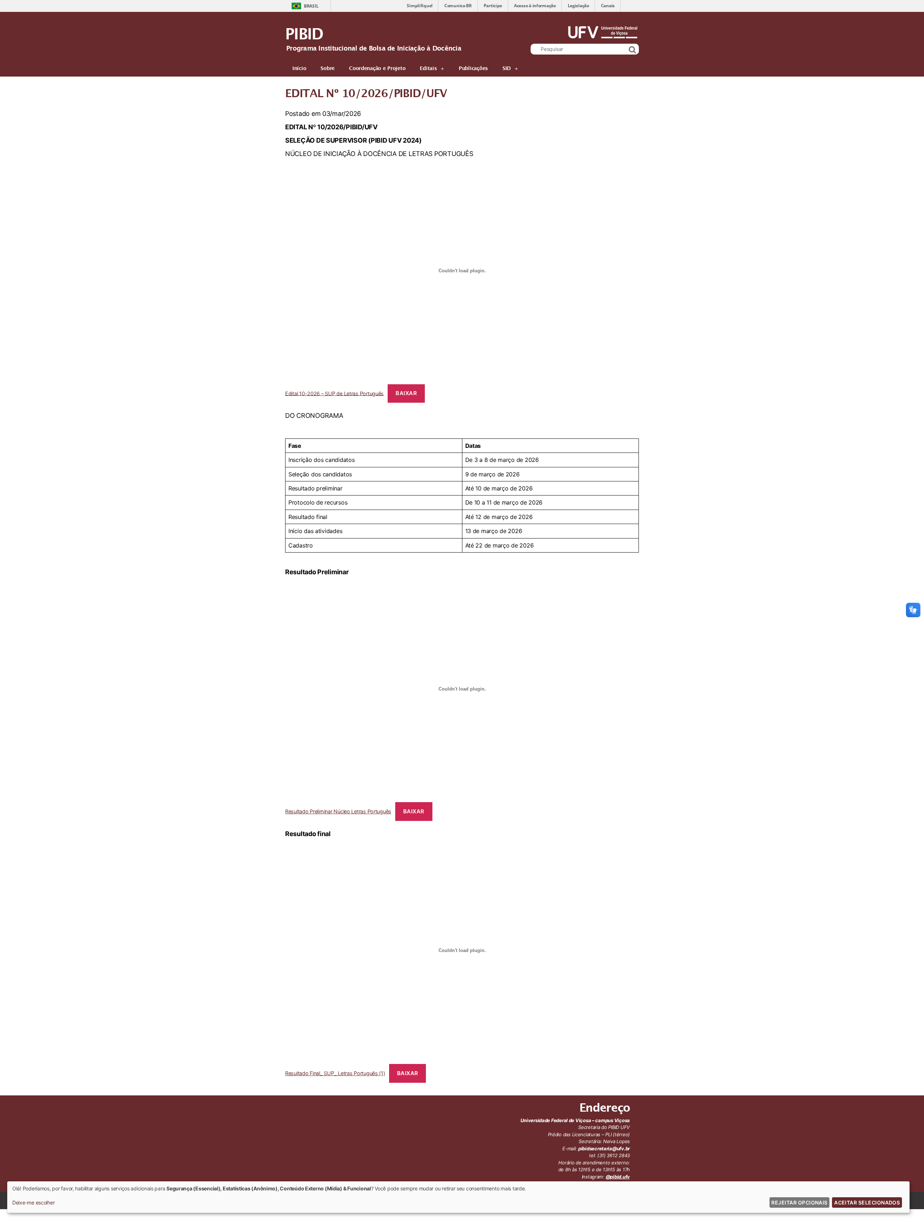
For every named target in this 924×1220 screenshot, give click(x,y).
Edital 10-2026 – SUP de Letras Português (334, 393)
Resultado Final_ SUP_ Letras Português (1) (335, 1073)
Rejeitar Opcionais (799, 1202)
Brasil (311, 6)
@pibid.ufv (618, 1177)
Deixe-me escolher (33, 1202)
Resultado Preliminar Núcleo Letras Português (338, 811)
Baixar (406, 393)
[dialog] (458, 1197)
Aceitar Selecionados (867, 1202)
